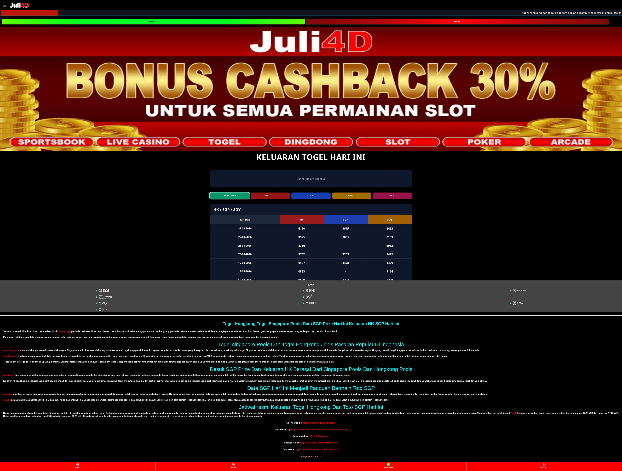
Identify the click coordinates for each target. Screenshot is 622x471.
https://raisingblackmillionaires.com (319, 449)
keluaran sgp (64, 331)
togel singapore (11, 350)
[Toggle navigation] (4, 5)
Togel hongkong (11, 356)
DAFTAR (153, 22)
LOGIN (457, 22)
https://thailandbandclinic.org (319, 422)
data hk (7, 400)
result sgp (8, 375)
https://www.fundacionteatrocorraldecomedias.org (319, 429)
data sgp (7, 394)
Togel (513, 413)
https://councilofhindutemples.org (319, 442)
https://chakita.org (319, 436)
